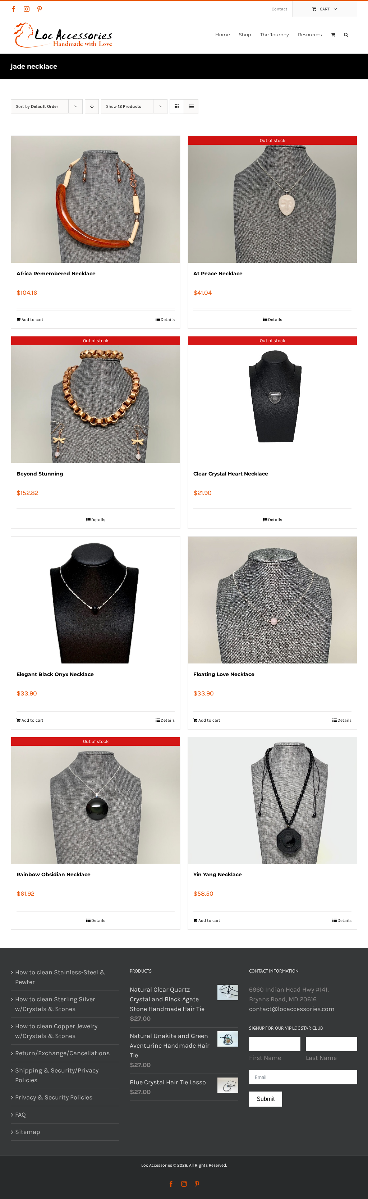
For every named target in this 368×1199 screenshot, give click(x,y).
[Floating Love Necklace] (272, 600)
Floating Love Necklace (223, 674)
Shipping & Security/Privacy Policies (56, 1075)
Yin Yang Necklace (217, 874)
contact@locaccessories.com (292, 1009)
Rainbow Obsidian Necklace (54, 874)
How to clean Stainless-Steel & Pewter (60, 977)
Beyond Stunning (40, 473)
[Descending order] (92, 106)
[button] (346, 34)
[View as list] (191, 107)
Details (168, 319)
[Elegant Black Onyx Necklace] (95, 600)
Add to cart (32, 319)
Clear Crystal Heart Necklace (230, 473)
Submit (266, 1099)
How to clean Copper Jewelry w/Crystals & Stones (56, 1031)
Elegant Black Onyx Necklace (55, 674)
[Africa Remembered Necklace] (95, 199)
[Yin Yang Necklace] (272, 800)
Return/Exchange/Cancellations (62, 1053)
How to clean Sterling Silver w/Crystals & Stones (55, 1004)
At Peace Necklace (218, 273)
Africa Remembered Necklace (56, 273)
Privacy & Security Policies (53, 1097)
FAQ (20, 1114)
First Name (265, 1058)
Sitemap (27, 1132)
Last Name (321, 1058)
